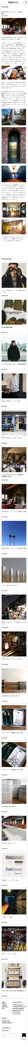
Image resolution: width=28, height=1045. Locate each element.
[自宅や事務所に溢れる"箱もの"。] (14, 791)
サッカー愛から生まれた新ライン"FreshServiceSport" (14, 364)
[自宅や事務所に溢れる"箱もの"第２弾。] (14, 680)
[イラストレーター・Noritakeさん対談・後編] (14, 717)
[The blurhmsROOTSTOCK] (14, 312)
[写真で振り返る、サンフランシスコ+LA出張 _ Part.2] (14, 496)
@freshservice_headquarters (7, 1022)
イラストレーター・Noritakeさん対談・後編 (12, 732)
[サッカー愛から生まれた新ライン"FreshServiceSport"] (14, 349)
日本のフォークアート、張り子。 (10, 954)
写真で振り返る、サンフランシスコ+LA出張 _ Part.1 (14, 548)
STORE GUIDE (4, 1005)
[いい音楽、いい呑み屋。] (14, 901)
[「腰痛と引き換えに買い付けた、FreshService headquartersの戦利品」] (14, 459)
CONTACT (3, 1002)
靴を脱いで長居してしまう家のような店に (12, 438)
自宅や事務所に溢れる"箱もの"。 (9, 806)
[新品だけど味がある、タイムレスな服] (14, 385)
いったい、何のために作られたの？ (10, 585)
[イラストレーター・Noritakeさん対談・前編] (14, 754)
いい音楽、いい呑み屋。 (7, 917)
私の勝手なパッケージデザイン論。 (10, 880)
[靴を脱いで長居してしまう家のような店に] (14, 422)
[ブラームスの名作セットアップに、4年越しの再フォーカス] (14, 275)
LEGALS (3, 1008)
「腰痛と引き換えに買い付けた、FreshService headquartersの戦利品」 (12, 475)
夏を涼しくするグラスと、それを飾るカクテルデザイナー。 (14, 623)
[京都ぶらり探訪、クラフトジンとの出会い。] (14, 643)
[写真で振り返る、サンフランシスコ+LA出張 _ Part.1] (14, 533)
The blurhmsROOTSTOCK (7, 327)
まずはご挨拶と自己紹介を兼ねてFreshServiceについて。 (14, 991)
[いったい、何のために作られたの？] (14, 570)
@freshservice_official (6, 1021)
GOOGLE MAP (21, 1008)
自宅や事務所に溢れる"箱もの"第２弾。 (11, 696)
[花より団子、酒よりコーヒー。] (14, 828)
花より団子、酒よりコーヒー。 (9, 843)
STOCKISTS (4, 1003)
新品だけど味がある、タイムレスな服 (11, 401)
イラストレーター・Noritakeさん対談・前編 (12, 769)
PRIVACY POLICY (5, 1007)
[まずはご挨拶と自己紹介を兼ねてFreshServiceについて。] (14, 975)
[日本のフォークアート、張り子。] (14, 938)
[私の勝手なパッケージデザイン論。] (14, 865)
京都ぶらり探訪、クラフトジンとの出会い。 (12, 659)
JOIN (24, 1035)
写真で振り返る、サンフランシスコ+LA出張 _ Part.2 (14, 511)
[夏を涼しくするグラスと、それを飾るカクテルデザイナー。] (14, 607)
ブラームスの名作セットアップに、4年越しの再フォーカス (14, 291)
